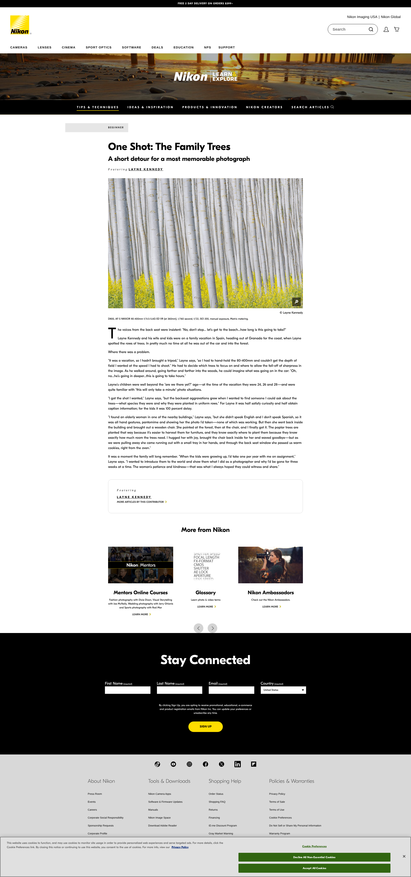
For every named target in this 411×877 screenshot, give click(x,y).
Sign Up (211, 726)
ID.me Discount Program (223, 825)
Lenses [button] (45, 47)
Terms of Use (276, 809)
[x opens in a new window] (221, 764)
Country (272, 683)
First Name (118, 683)
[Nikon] (21, 20)
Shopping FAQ (217, 801)
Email (218, 683)
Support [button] (226, 47)
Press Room (95, 793)
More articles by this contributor (140, 502)
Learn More (140, 614)
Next (212, 628)
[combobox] (353, 29)
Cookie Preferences (280, 817)
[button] (31, 3)
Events (92, 801)
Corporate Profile (97, 833)
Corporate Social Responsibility (106, 817)
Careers (92, 809)
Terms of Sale (277, 801)
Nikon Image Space (159, 817)
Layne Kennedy (146, 169)
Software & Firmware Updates (165, 801)
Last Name (170, 683)
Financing (214, 817)
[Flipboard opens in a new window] (253, 764)
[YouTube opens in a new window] (173, 764)
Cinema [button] (69, 47)
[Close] (404, 856)
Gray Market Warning (221, 833)
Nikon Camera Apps (159, 793)
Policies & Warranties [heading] (291, 781)
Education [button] (184, 47)
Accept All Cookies (314, 868)
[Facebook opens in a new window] (205, 764)
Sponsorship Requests (101, 825)
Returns (213, 809)
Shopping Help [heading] (225, 781)
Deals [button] (157, 47)
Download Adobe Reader (162, 825)
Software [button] (131, 47)
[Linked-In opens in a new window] (237, 764)
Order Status (216, 793)
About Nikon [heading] (101, 781)
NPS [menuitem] (207, 47)
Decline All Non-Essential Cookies (314, 857)
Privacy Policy (277, 793)
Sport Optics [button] (99, 47)
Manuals (153, 809)
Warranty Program (279, 833)
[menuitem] (24, 46)
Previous (198, 628)
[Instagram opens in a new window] (189, 764)
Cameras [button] (19, 47)
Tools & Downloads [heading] (169, 781)
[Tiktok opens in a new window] (157, 764)
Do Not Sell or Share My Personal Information (295, 825)
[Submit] (371, 29)
